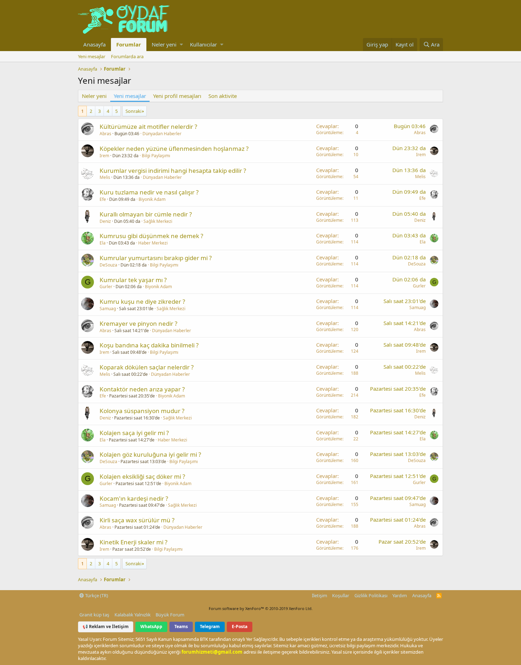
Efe (103, 199)
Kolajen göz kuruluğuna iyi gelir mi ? (150, 454)
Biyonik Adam (152, 199)
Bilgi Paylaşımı (156, 156)
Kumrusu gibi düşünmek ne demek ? (151, 236)
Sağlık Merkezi (158, 221)
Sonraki (133, 111)
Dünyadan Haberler (161, 134)
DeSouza (108, 265)
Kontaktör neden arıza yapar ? (142, 389)
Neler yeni (164, 44)
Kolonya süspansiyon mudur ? (142, 411)
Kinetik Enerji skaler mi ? (133, 542)
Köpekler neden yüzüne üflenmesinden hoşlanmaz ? (174, 148)
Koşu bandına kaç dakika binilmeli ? (149, 345)
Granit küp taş (94, 614)
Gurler (106, 287)
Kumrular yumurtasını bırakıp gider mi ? (156, 258)
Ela (103, 243)
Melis (105, 177)
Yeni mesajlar (91, 56)
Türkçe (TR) (96, 595)
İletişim (319, 595)
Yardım (399, 595)
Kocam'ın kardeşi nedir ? (134, 498)
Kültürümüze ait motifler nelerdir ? (148, 126)
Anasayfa (94, 44)
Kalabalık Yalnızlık (132, 614)
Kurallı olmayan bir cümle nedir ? (146, 214)
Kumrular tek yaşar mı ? (133, 280)
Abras (105, 134)
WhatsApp (151, 626)
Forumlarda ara (127, 56)
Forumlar (128, 44)
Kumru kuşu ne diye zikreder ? (142, 301)
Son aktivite (222, 95)
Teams (181, 626)
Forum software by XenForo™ (261, 608)
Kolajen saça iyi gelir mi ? (134, 433)
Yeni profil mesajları (177, 95)
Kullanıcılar (203, 44)
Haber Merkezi (153, 243)
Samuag (108, 309)
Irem (104, 156)
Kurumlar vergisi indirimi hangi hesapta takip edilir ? (173, 170)
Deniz (105, 221)
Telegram (210, 626)
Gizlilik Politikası (370, 595)
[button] (181, 44)
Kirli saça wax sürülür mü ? (137, 520)
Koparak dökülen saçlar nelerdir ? (147, 367)
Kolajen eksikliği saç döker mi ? (142, 476)
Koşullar (340, 595)
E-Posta (239, 626)
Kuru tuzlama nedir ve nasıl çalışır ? (149, 192)
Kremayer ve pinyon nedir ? (138, 323)
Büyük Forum (170, 614)
